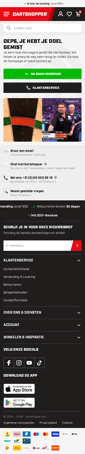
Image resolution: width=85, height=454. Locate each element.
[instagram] (19, 363)
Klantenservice (46, 88)
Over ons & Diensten (22, 312)
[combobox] (45, 28)
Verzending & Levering (19, 277)
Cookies (67, 423)
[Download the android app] (19, 402)
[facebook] (8, 363)
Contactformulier (15, 300)
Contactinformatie (16, 269)
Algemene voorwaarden (18, 423)
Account (11, 325)
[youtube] (29, 363)
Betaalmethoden (15, 292)
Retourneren (12, 285)
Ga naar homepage (46, 74)
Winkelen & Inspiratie (23, 337)
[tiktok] (39, 363)
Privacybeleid (48, 423)
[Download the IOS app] (19, 389)
